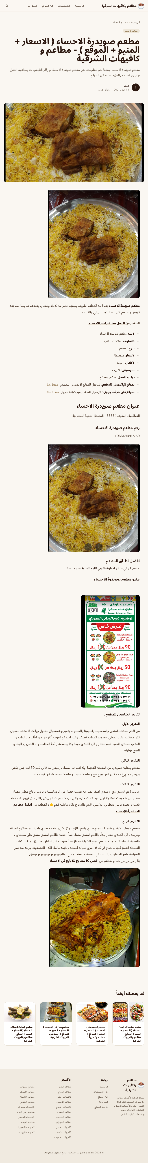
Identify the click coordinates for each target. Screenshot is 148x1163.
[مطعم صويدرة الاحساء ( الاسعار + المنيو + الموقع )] (74, 244)
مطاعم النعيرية (27, 1096)
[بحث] (7, 6)
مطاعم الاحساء (120, 22)
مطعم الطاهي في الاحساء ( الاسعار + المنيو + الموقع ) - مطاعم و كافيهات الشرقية (94, 1033)
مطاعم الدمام (64, 1091)
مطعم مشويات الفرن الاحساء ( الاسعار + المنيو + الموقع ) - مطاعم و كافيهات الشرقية (130, 1033)
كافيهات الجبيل (63, 1126)
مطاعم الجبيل (64, 1111)
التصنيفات (64, 5)
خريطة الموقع (101, 1106)
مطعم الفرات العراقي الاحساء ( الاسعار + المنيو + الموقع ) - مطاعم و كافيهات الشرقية (21, 1033)
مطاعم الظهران (63, 1121)
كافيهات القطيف (62, 1137)
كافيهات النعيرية (26, 1126)
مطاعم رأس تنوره (25, 1111)
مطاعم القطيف (63, 1116)
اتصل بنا (32, 5)
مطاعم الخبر (65, 1086)
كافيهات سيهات (26, 1106)
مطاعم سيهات (27, 1086)
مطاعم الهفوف (27, 1091)
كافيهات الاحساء (63, 1132)
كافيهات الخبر (64, 1096)
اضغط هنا (53, 384)
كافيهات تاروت (26, 1132)
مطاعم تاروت (27, 1121)
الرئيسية (79, 5)
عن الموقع (47, 5)
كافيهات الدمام (63, 1106)
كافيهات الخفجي (26, 1116)
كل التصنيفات (100, 1091)
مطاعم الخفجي (27, 1101)
